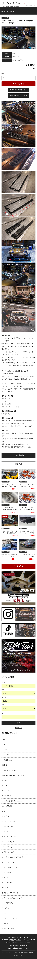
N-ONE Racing (7, 760)
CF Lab (4, 750)
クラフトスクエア (8, 852)
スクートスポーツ (8, 862)
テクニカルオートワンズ (10, 867)
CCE (3, 745)
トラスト (5, 877)
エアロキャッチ (7, 826)
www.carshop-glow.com (22, 948)
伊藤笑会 (5, 923)
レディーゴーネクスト (9, 918)
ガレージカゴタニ (8, 842)
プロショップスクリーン (10, 893)
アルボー (5, 811)
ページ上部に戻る (18, 455)
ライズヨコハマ (7, 908)
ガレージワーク (7, 847)
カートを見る (18, 566)
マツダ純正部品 (7, 903)
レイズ (4, 913)
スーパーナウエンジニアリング (12, 857)
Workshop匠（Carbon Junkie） (12, 801)
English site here (30, 3)
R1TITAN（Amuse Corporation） (13, 775)
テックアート (6, 872)
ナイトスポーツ (7, 882)
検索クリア (18, 728)
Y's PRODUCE (7, 806)
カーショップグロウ (9, 836)
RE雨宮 (4, 780)
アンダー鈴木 (6, 816)
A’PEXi (4, 739)
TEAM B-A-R (6, 796)
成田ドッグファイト (9, 928)
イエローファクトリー (9, 821)
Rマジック (5, 785)
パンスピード (6, 888)
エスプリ (5, 831)
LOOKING (5, 755)
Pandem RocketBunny (9, 770)
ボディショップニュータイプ (12, 898)
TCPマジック (6, 790)
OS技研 (4, 765)
